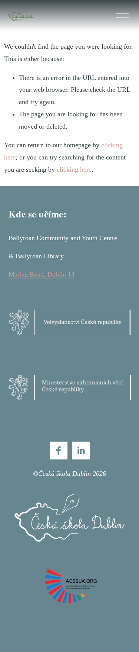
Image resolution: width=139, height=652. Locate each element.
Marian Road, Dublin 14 (42, 274)
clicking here (74, 169)
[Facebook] (58, 450)
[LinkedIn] (81, 450)
